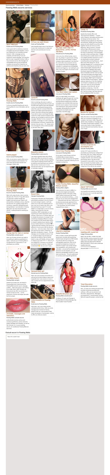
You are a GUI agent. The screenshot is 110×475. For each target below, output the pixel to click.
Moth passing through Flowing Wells (15, 190)
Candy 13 (84, 29)
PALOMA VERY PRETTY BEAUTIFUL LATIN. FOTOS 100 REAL (66, 50)
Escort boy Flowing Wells (65, 151)
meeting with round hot (89, 232)
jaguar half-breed (87, 187)
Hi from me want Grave (39, 42)
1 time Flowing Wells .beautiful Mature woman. (67, 185)
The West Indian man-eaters (66, 92)
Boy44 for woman (87, 112)
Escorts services (10, 5)
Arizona (27, 5)
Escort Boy (35, 194)
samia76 (34, 98)
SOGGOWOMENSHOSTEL (12, 2)
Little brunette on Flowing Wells (40, 301)
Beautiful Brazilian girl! (64, 294)
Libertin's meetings (63, 231)
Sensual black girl (37, 271)
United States (19, 5)
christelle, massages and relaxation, (16, 315)
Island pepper (12, 155)
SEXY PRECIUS (12, 44)
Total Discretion (86, 284)
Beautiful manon (37, 152)
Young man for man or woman (18, 233)
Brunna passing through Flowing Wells (15, 100)
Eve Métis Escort (13, 278)
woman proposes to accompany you (88, 146)
